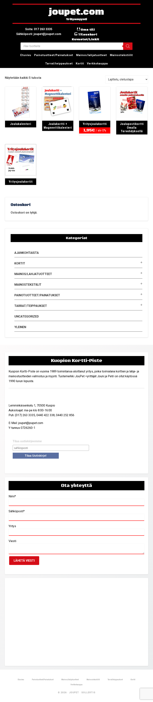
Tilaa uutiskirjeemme (27, 441)
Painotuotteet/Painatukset (37, 295)
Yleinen (20, 327)
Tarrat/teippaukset (30, 306)
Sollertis (88, 692)
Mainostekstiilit (27, 284)
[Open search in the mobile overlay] (76, 46)
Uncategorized (26, 316)
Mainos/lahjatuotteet (33, 274)
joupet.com (76, 12)
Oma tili (88, 29)
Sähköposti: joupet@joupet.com (38, 34)
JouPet (74, 692)
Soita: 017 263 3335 (38, 29)
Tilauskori (87, 34)
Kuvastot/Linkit (85, 39)
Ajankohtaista (26, 253)
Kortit (19, 263)
